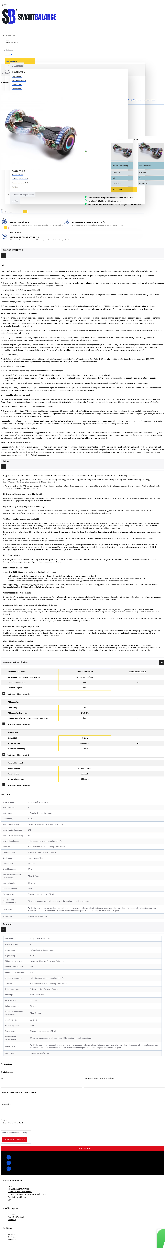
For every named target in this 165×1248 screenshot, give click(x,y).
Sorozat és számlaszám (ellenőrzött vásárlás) (99, 1078)
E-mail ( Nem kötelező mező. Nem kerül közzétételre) (18, 1092)
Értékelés (4, 1120)
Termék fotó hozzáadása (14, 1139)
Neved (3, 1078)
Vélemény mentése (82, 1148)
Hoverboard (18, 72)
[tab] (82, 253)
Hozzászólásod (6, 1104)
